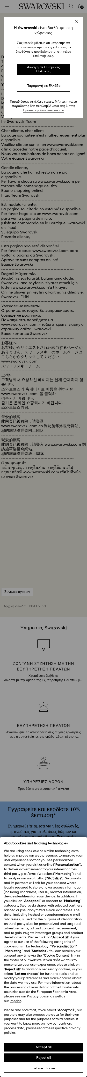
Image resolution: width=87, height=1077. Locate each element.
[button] (76, 21)
